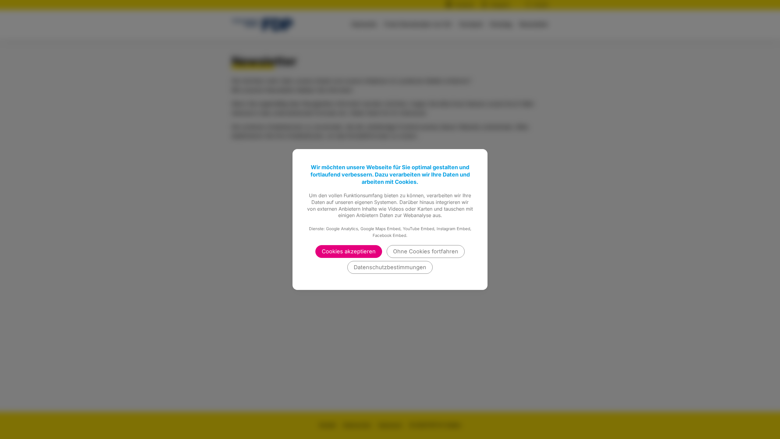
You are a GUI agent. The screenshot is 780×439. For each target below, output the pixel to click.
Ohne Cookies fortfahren (425, 251)
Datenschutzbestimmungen (390, 267)
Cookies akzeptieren (349, 251)
